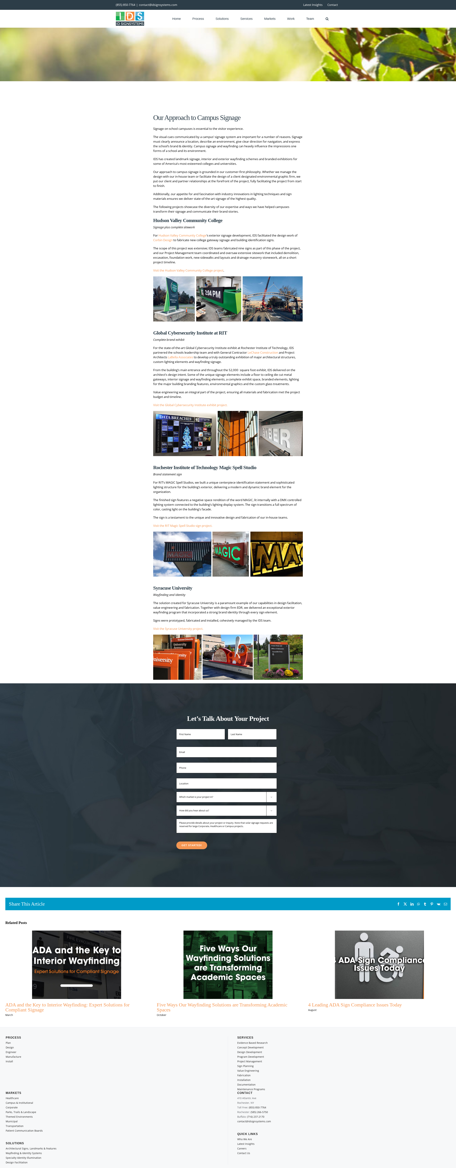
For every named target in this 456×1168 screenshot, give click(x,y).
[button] (327, 18)
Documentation (246, 1084)
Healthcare (12, 1098)
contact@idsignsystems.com (158, 5)
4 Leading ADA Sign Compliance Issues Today (355, 1005)
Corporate (12, 1107)
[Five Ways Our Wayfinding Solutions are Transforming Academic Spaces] (228, 965)
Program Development (250, 1056)
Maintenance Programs (251, 1089)
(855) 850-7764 (125, 5)
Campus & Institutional (19, 1102)
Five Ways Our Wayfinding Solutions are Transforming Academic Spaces (222, 1007)
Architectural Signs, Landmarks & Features (31, 1148)
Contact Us (243, 1153)
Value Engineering (248, 1070)
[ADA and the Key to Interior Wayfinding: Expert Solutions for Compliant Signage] (76, 965)
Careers (242, 1148)
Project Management (249, 1061)
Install (9, 1061)
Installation (244, 1080)
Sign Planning (245, 1066)
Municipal (12, 1121)
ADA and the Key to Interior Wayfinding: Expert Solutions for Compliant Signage (67, 1007)
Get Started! (192, 845)
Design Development (249, 1052)
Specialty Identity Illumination (23, 1157)
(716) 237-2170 (255, 1116)
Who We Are (244, 1139)
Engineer (11, 1052)
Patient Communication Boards (24, 1130)
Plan (8, 1042)
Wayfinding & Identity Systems (24, 1153)
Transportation (15, 1126)
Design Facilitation (17, 1162)
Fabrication (244, 1075)
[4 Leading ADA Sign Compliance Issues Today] (379, 965)
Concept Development (250, 1047)
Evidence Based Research (252, 1042)
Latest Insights (246, 1144)
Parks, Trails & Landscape (21, 1112)
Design (10, 1047)
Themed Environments (19, 1116)
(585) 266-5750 (259, 1112)
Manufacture (13, 1056)
